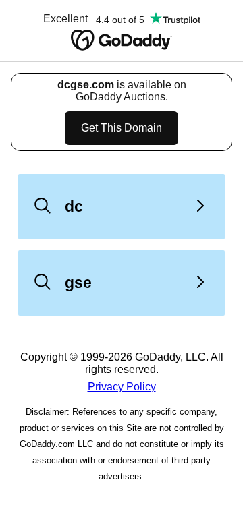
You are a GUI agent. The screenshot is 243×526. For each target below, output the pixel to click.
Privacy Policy (122, 386)
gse (78, 282)
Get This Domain (121, 128)
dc (74, 206)
